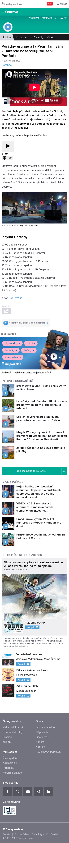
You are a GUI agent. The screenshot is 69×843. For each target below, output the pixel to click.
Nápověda (42, 732)
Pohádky (10, 350)
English (54, 834)
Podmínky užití (40, 834)
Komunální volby (13, 732)
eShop (7, 741)
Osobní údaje (22, 834)
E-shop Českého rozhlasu (22, 555)
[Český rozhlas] (12, 4)
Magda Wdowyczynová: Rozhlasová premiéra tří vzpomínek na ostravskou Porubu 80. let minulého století (41, 436)
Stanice (7, 737)
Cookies (7, 834)
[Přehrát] (8, 146)
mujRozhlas (8, 333)
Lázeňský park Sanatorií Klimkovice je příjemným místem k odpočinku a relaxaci (41, 405)
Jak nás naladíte (45, 727)
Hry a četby (11, 343)
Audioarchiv (49, 18)
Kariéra (40, 741)
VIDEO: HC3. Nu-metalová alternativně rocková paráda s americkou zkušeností (35, 507)
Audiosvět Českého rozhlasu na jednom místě (26, 372)
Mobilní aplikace (12, 772)
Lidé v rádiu (43, 737)
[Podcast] (4, 158)
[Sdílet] (10, 158)
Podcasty (8, 767)
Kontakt (40, 746)
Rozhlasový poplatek (48, 751)
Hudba (7, 37)
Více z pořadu (13, 481)
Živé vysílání (11, 357)
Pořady (38, 37)
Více (51, 37)
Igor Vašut (16, 298)
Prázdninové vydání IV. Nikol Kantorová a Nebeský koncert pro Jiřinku (38, 522)
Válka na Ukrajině (13, 727)
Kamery (63, 18)
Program (34, 18)
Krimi (30, 343)
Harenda (7, 65)
